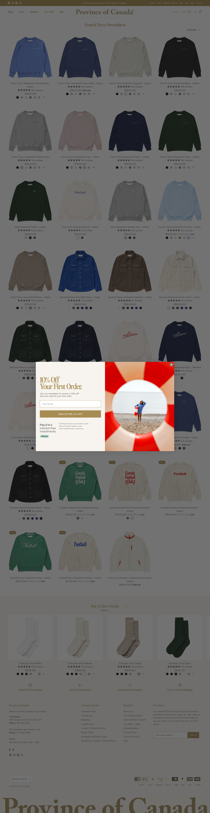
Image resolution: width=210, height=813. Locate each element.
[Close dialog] (171, 364)
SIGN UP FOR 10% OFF (70, 414)
